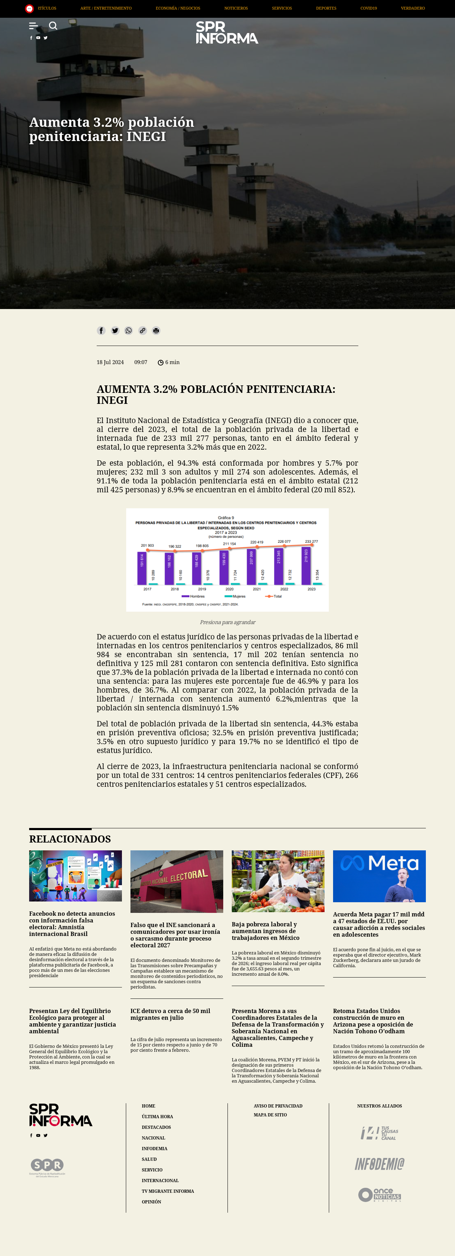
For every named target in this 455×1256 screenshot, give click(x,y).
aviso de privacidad (278, 1106)
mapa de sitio (270, 1115)
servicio (152, 1170)
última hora (157, 1117)
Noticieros (138, 8)
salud (149, 1159)
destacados (156, 1127)
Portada (412, 8)
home (148, 1106)
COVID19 (270, 8)
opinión (151, 1202)
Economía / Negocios (80, 8)
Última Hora (365, 8)
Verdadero (315, 8)
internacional (160, 1181)
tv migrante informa (168, 1191)
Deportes (228, 8)
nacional (153, 1138)
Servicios (184, 8)
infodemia (154, 1149)
